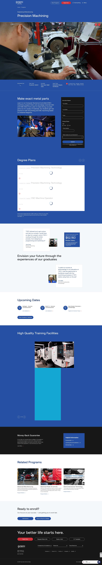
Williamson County (80, 84)
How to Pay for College (43, 518)
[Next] (83, 160)
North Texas (70, 84)
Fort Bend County (71, 83)
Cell (69, 125)
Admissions (25, 518)
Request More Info (42, 539)
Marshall (82, 83)
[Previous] (80, 160)
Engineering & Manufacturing (25, 12)
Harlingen (78, 83)
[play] (96, 24)
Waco (75, 84)
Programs (55, 2)
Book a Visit (59, 539)
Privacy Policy (80, 144)
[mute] (99, 24)
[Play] (36, 126)
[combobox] (72, 137)
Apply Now (66, 2)
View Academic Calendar (25, 317)
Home (65, 125)
